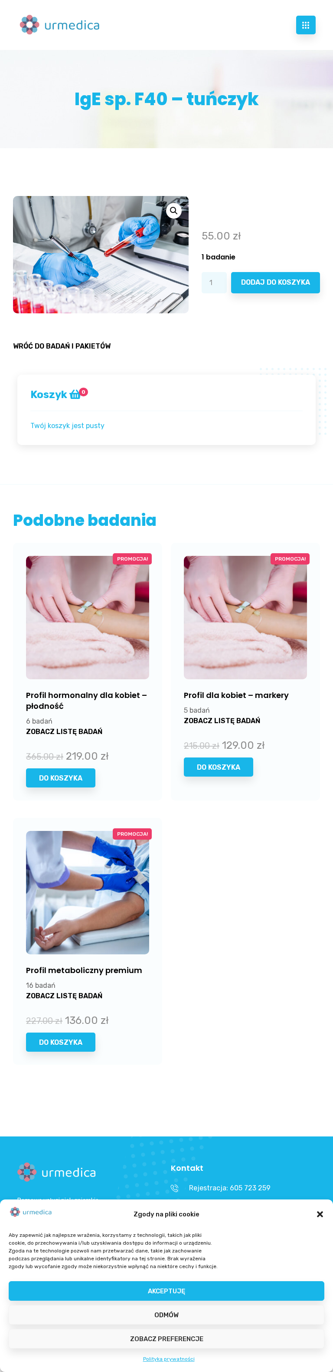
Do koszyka (60, 778)
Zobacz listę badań (64, 732)
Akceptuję (166, 1291)
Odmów (166, 1315)
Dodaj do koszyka (275, 282)
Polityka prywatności (169, 1359)
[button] (320, 1214)
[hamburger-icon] (306, 25)
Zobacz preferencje (166, 1339)
